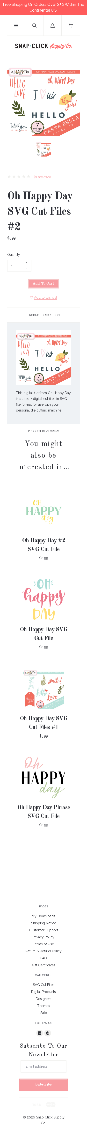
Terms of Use (43, 944)
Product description (44, 315)
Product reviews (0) (43, 431)
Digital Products (43, 992)
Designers (43, 999)
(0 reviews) (42, 177)
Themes (43, 1006)
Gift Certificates (43, 965)
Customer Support (43, 930)
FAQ (43, 958)
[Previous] (13, 150)
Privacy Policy (43, 937)
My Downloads (43, 916)
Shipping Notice (43, 923)
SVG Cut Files (43, 985)
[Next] (74, 150)
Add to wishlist (45, 297)
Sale (43, 1013)
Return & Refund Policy (43, 951)
